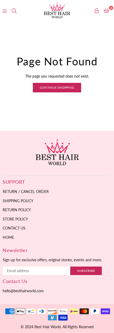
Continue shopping (57, 87)
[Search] (14, 11)
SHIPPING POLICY (18, 201)
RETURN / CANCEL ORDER (26, 191)
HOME (8, 237)
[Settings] (96, 11)
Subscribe (86, 271)
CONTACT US (14, 228)
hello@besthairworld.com (23, 291)
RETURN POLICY (17, 210)
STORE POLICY (15, 219)
